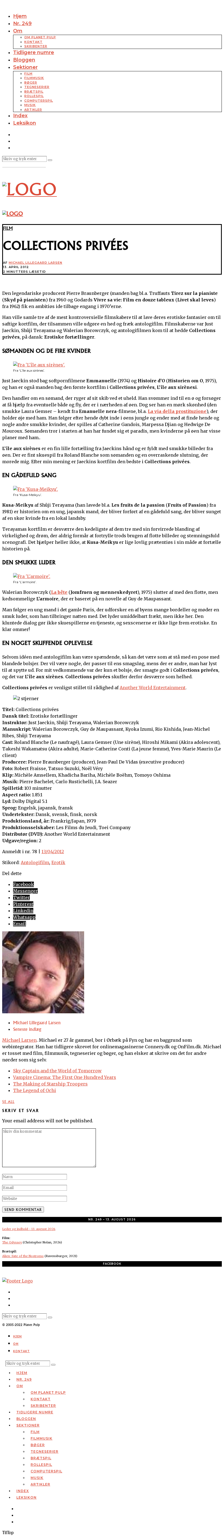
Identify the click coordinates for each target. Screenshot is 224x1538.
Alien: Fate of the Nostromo (23, 1256)
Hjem (20, 16)
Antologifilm (35, 862)
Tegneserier (36, 87)
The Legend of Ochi (34, 1090)
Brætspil (33, 91)
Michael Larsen (19, 1040)
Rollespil (34, 96)
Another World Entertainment (152, 687)
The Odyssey (12, 1242)
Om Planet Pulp (40, 37)
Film (28, 73)
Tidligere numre (33, 52)
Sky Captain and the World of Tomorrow (57, 1070)
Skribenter (35, 46)
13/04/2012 (53, 851)
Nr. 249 (22, 23)
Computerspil (38, 100)
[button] (50, 160)
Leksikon (24, 123)
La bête (59, 592)
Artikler (33, 109)
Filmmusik (34, 78)
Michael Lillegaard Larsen (35, 263)
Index (20, 116)
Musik (30, 105)
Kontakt (33, 42)
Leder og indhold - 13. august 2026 (28, 1229)
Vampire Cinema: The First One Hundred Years (64, 1077)
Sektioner (25, 67)
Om (17, 31)
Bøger (30, 82)
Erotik (58, 862)
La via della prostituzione (177, 411)
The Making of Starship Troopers (50, 1084)
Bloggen (24, 60)
